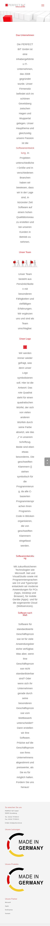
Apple (7, 906)
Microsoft (8, 902)
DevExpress (9, 909)
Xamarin (7, 913)
